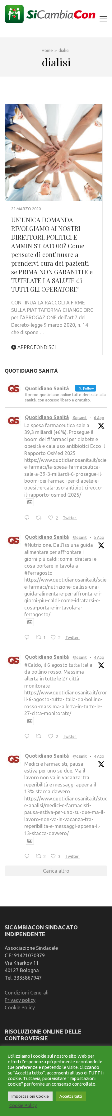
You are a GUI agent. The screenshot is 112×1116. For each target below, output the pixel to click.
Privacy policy (20, 1000)
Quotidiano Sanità (47, 417)
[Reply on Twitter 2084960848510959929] (28, 638)
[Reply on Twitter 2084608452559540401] (28, 737)
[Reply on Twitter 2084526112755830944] (28, 856)
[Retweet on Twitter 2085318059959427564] (40, 518)
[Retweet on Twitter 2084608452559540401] (40, 737)
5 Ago (99, 537)
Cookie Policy (20, 1007)
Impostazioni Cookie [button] (30, 1096)
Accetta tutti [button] (70, 1096)
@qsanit (79, 418)
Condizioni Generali (27, 992)
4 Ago (99, 657)
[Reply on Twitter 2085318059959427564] (28, 518)
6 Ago (99, 418)
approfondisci (36, 347)
